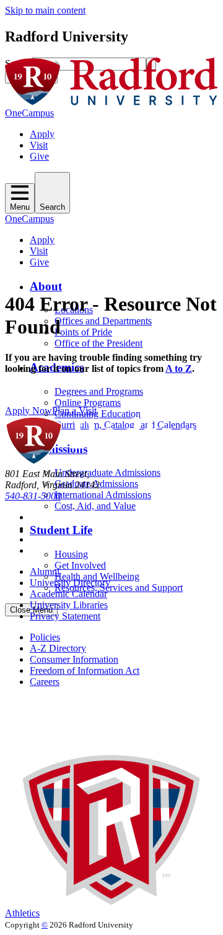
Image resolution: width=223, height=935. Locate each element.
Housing (71, 554)
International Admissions (103, 494)
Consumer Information (74, 659)
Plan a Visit (74, 410)
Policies (45, 637)
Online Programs (88, 402)
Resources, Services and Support (119, 587)
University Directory (70, 582)
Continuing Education (98, 413)
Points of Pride (83, 332)
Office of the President (98, 343)
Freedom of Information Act (84, 670)
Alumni (44, 571)
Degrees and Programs (99, 391)
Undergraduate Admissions (107, 472)
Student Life (61, 530)
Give (39, 156)
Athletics (22, 913)
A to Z (178, 368)
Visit (39, 145)
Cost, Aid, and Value (95, 506)
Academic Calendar (68, 593)
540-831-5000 (33, 496)
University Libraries (69, 605)
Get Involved (80, 565)
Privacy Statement (65, 616)
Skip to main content (45, 10)
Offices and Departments (103, 321)
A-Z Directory (58, 648)
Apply (42, 134)
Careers (44, 681)
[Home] (111, 102)
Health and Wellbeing (97, 576)
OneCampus (29, 113)
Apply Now (28, 410)
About (46, 286)
